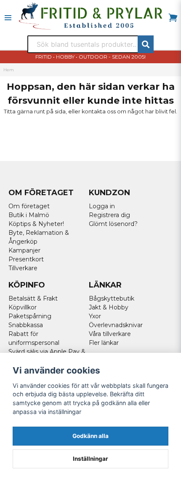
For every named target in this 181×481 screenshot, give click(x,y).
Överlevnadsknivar (116, 325)
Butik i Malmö (28, 215)
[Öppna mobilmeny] (8, 17)
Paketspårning (29, 316)
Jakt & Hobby (108, 307)
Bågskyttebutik (111, 298)
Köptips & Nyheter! (36, 224)
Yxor (95, 316)
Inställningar (90, 458)
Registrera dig (109, 215)
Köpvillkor (22, 307)
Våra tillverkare (110, 334)
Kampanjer (24, 250)
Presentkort (26, 259)
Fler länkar (104, 343)
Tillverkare (22, 268)
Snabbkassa (25, 325)
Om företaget (29, 206)
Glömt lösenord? (113, 224)
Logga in (102, 206)
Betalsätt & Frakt (33, 298)
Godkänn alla (90, 436)
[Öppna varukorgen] (173, 17)
